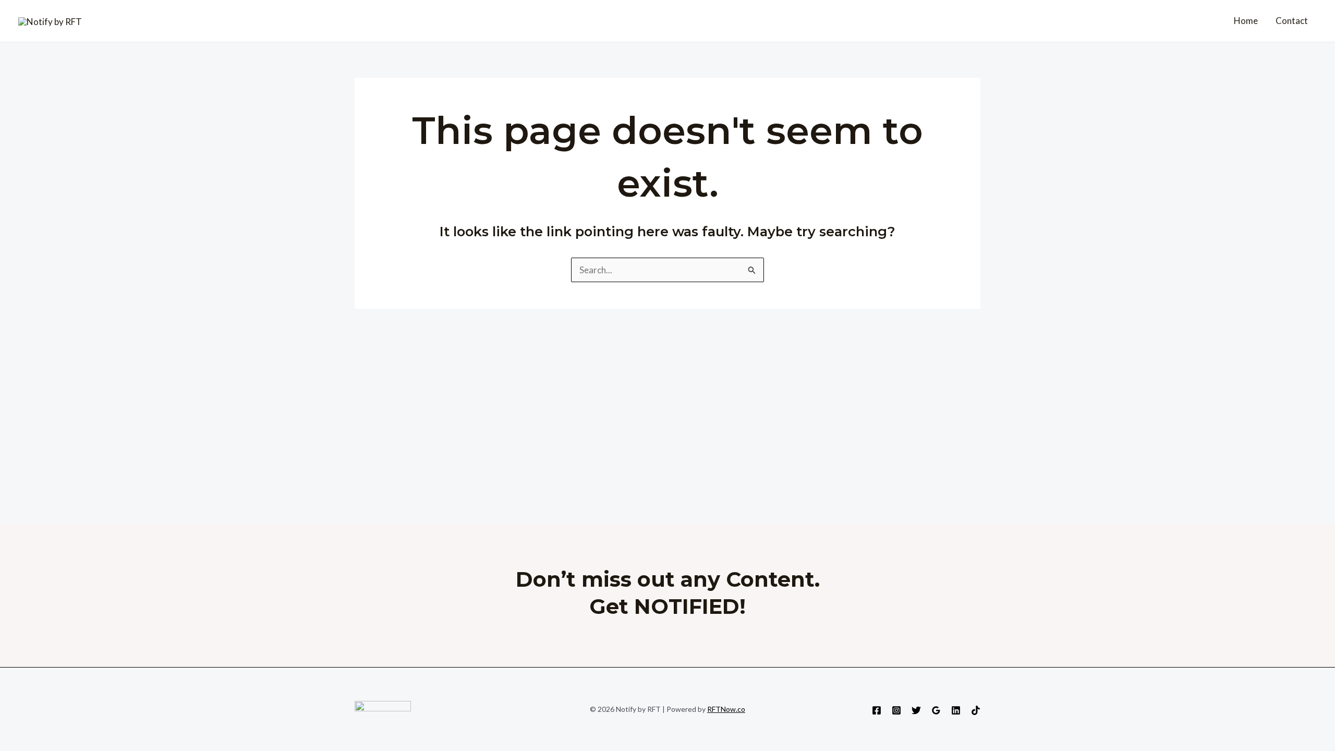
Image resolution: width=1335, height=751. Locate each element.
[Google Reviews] (936, 710)
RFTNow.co (726, 709)
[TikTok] (975, 710)
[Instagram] (896, 710)
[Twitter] (916, 710)
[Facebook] (876, 710)
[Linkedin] (956, 710)
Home (1246, 20)
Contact (1292, 20)
